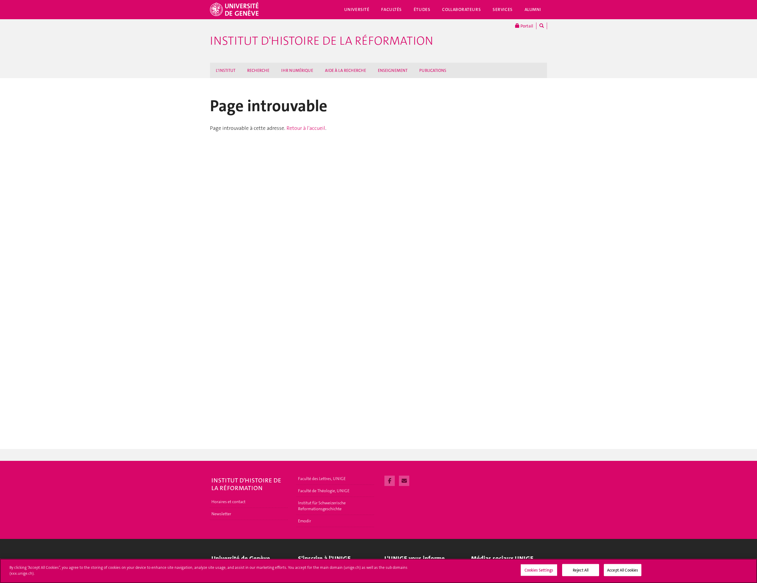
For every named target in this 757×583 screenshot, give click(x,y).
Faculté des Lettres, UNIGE (322, 478)
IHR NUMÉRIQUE (297, 70)
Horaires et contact (228, 501)
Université (357, 9)
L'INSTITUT (225, 70)
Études (422, 9)
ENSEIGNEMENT (392, 70)
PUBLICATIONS (432, 70)
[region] (378, 571)
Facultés (391, 9)
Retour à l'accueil (306, 128)
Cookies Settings (539, 570)
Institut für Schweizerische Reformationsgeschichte (322, 505)
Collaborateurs (461, 9)
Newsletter (221, 513)
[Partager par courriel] (404, 480)
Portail (526, 26)
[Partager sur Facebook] (389, 480)
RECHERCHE (258, 70)
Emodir (304, 521)
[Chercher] (541, 25)
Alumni (533, 9)
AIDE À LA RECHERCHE (345, 70)
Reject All (580, 570)
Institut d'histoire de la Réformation (321, 41)
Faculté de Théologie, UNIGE (324, 490)
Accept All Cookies (622, 570)
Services (503, 9)
